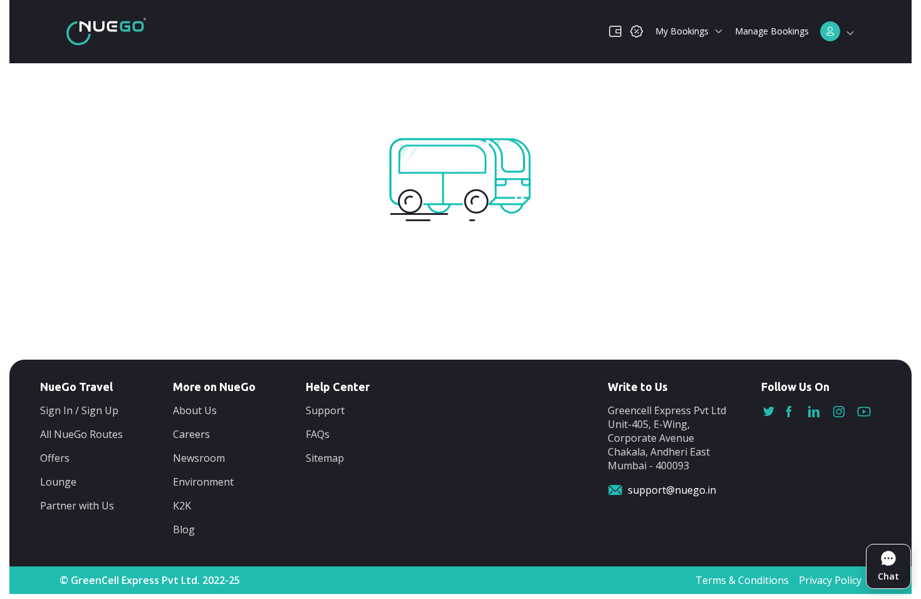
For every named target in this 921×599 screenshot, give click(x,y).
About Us (195, 410)
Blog (184, 529)
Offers (55, 458)
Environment (203, 482)
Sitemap (325, 458)
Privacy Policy (830, 580)
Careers (191, 434)
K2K (182, 506)
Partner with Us (77, 506)
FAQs (318, 434)
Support (325, 410)
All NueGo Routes (81, 434)
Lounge (58, 482)
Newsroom (199, 458)
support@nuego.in (672, 490)
